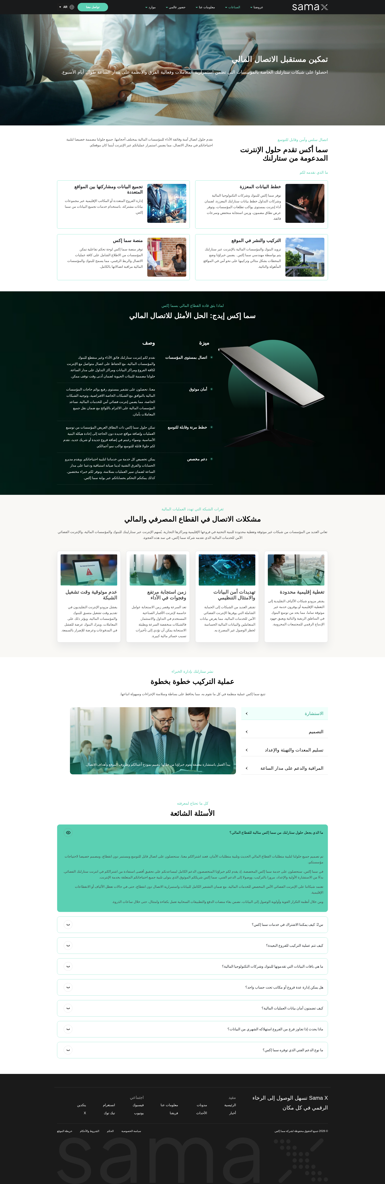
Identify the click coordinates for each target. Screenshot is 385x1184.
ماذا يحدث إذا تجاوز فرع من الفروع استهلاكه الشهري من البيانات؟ (275, 1029)
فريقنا (174, 1113)
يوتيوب (139, 1113)
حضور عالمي (177, 7)
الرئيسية (230, 1105)
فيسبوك (138, 1105)
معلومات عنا (206, 7)
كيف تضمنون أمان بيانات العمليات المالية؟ (292, 1008)
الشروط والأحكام (89, 1131)
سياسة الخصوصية (131, 1131)
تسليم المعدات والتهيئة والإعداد (294, 749)
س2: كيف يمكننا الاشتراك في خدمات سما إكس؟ (287, 924)
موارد (152, 7)
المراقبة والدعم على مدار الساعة (292, 768)
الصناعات (233, 7)
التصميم (316, 731)
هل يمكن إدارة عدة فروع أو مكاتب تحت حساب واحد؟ (284, 987)
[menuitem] (63, 7)
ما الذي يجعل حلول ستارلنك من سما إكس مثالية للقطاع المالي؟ (276, 832)
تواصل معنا (93, 7)
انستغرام (109, 1105)
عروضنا (258, 7)
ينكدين (81, 1105)
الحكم (110, 1131)
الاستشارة (314, 713)
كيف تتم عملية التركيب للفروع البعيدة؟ (294, 945)
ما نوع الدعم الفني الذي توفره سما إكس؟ (293, 1050)
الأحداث (201, 1113)
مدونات (202, 1105)
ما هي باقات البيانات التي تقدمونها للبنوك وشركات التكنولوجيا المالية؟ (272, 966)
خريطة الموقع (64, 1131)
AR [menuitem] (65, 7)
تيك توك (109, 1113)
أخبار (232, 1113)
